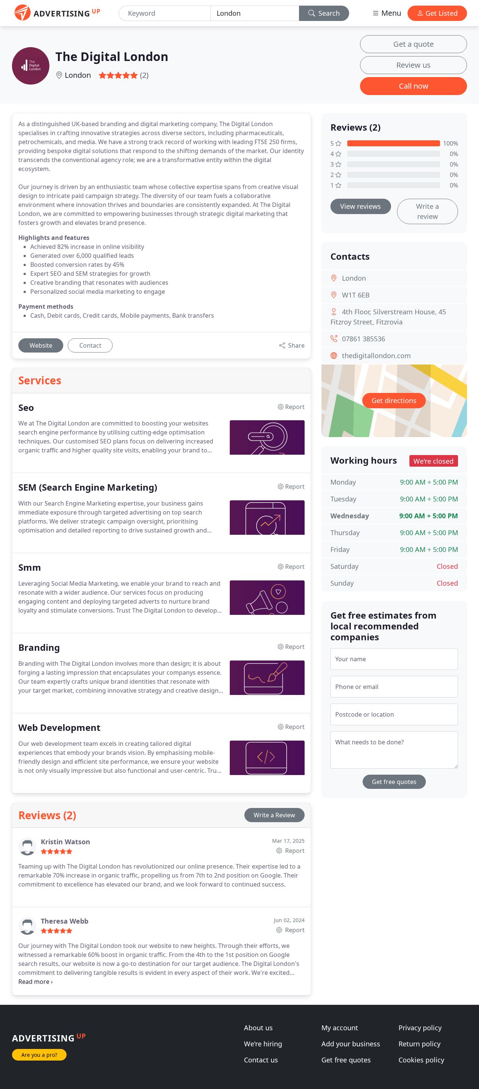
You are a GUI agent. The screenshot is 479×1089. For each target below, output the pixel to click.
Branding (39, 647)
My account (339, 1027)
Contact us (261, 1059)
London (78, 75)
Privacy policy (420, 1027)
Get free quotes (394, 782)
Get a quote (413, 44)
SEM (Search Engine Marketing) (87, 487)
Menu (390, 13)
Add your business (350, 1043)
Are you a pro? (39, 1054)
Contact (90, 345)
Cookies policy (421, 1059)
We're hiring (263, 1043)
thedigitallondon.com (376, 355)
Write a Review (274, 815)
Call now (413, 86)
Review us (413, 65)
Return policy (419, 1043)
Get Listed (441, 13)
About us (258, 1027)
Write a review (427, 211)
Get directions (394, 400)
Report (294, 851)
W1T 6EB (356, 294)
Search (328, 13)
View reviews (360, 206)
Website (41, 345)
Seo (26, 407)
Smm (29, 567)
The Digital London (111, 56)
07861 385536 (363, 338)
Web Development (59, 727)
